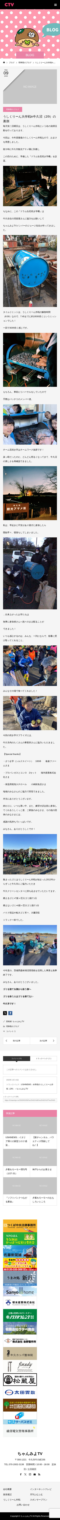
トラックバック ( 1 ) (43, 1058)
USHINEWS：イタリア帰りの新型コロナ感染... (16, 1141)
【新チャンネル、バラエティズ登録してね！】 (43, 1141)
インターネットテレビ (41, 1489)
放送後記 (7, 1494)
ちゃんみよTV (18, 1021)
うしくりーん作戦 (11, 1499)
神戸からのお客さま (42, 1169)
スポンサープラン (38, 1499)
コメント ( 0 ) (16, 1058)
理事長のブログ (12, 109)
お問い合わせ (23, 1505)
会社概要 (7, 1489)
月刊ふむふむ (36, 1494)
